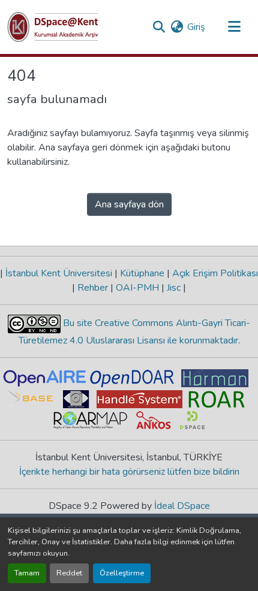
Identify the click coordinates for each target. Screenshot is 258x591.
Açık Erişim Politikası (214, 273)
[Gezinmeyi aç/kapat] (234, 27)
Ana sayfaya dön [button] (129, 204)
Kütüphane (142, 273)
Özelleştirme (122, 573)
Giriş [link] (196, 27)
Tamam (27, 573)
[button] (52, 27)
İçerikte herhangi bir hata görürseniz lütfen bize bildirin (129, 471)
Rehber (92, 287)
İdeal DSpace (182, 505)
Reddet (69, 573)
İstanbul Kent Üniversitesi (59, 273)
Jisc (173, 287)
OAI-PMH (137, 287)
